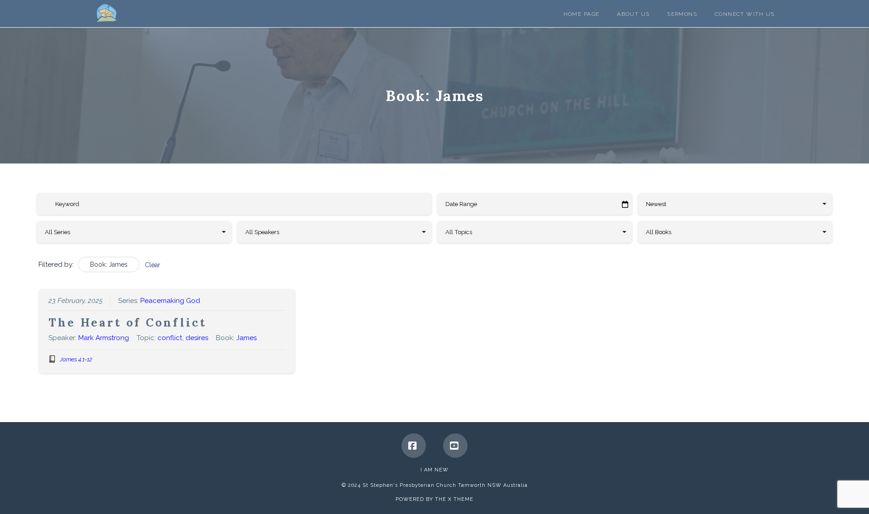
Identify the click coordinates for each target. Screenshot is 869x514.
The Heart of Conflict (127, 322)
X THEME (460, 499)
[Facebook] (413, 445)
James (246, 338)
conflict (170, 338)
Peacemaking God (170, 301)
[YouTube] (455, 445)
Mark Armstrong (103, 338)
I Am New (434, 470)
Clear (152, 265)
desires (197, 338)
